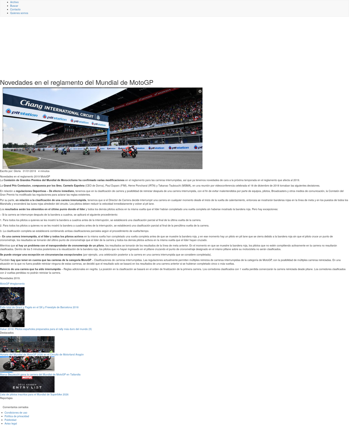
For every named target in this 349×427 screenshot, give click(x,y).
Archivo (14, 2)
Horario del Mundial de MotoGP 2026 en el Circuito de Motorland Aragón (42, 354)
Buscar (14, 5)
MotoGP (4, 283)
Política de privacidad (17, 416)
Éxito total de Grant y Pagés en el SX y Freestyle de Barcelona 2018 (39, 307)
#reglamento (17, 283)
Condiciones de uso (16, 412)
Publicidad (10, 420)
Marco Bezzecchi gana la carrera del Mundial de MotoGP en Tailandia (40, 374)
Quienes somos (19, 13)
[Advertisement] (174, 47)
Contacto (15, 9)
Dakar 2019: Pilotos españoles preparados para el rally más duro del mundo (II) (46, 329)
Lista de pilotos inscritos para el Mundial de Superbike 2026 (34, 394)
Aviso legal (11, 423)
